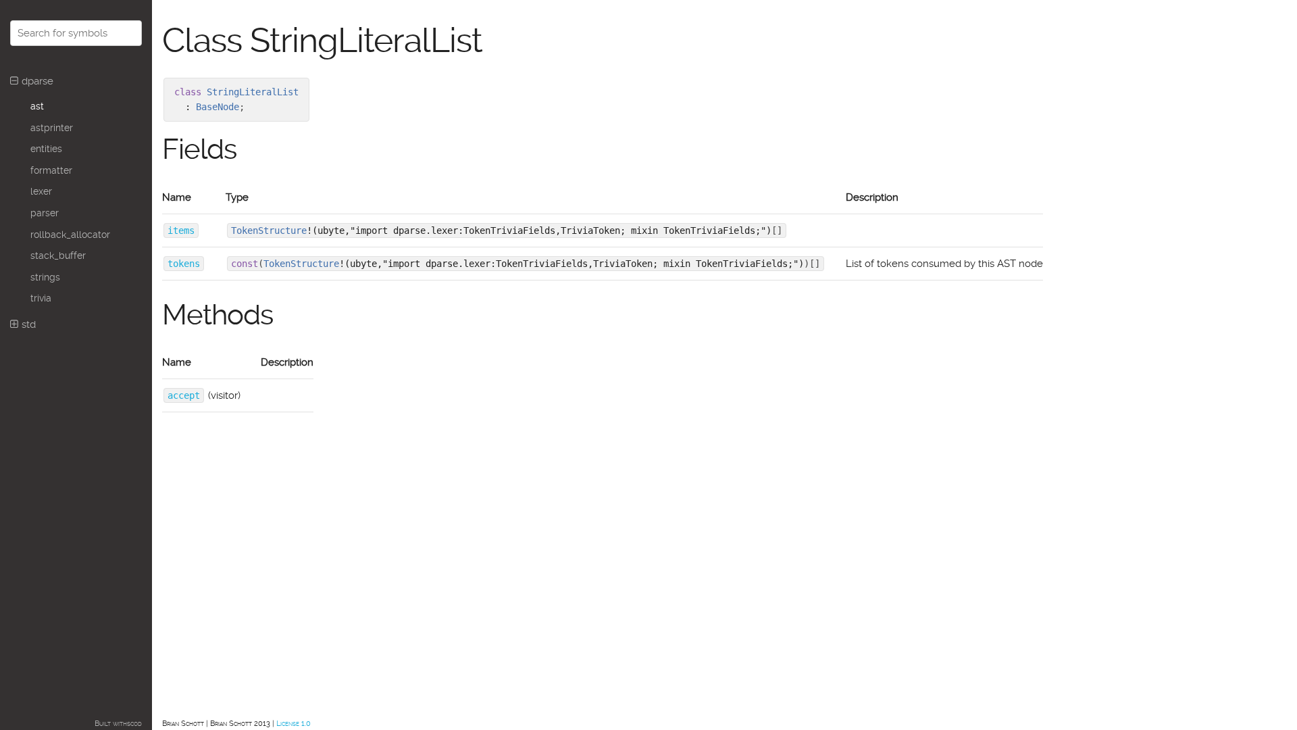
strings (45, 277)
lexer (41, 191)
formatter (51, 170)
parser (44, 213)
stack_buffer (58, 255)
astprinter (51, 127)
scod (134, 723)
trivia (40, 298)
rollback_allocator (70, 234)
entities (46, 148)
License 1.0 (293, 723)
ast (37, 106)
